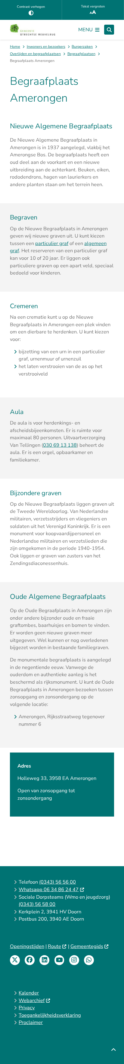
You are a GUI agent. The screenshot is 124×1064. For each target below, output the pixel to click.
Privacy (27, 1007)
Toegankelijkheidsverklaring (50, 1015)
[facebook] (30, 960)
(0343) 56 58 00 (37, 904)
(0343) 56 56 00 (57, 881)
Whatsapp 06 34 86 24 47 (49, 889)
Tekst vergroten (93, 6)
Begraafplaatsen (81, 53)
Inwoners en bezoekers (46, 46)
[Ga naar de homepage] (32, 29)
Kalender (29, 992)
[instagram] (74, 960)
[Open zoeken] (109, 30)
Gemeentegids (86, 946)
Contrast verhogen (31, 7)
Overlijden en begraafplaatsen (35, 53)
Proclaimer (31, 1022)
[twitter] (15, 960)
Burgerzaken (82, 46)
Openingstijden (27, 946)
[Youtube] (59, 960)
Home (15, 46)
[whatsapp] (89, 960)
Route (54, 946)
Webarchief (32, 1000)
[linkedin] (44, 960)
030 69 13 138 (60, 445)
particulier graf (51, 243)
